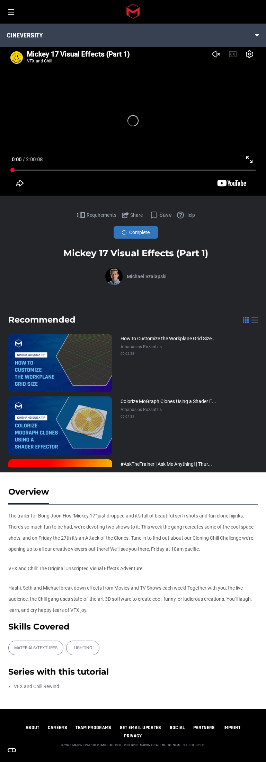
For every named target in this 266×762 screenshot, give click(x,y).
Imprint (231, 728)
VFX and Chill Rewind (36, 686)
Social (177, 728)
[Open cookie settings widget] (11, 750)
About (32, 728)
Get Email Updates (140, 728)
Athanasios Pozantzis (141, 346)
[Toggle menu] (257, 35)
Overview (28, 492)
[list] (254, 319)
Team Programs (94, 728)
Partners (204, 728)
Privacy (133, 736)
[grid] (246, 319)
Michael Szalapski (147, 276)
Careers (57, 728)
